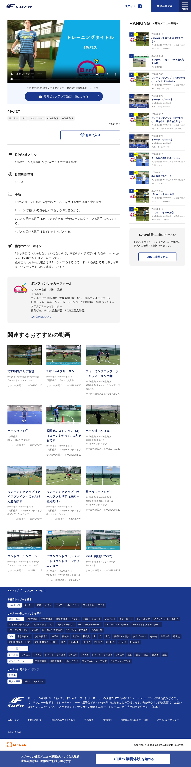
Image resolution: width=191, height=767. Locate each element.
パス (24, 118)
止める (155, 654)
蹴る (164, 654)
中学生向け (67, 118)
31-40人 (110, 642)
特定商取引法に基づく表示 (134, 720)
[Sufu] (16, 6)
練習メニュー (15, 619)
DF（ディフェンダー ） (117, 624)
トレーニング (72, 605)
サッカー (13, 118)
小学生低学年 (24, 636)
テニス (101, 605)
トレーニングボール (34, 681)
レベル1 (26, 654)
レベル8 (108, 654)
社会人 (86, 636)
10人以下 (74, 642)
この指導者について (41, 316)
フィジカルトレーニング (166, 619)
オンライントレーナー (20, 661)
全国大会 (165, 636)
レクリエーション (66, 624)
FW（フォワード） (18, 630)
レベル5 (73, 654)
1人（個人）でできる (76, 630)
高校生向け (61, 619)
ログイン (130, 6)
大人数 (35, 630)
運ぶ (146, 654)
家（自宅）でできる (52, 630)
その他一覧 (96, 630)
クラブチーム (139, 636)
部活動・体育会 (121, 636)
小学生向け (52, 118)
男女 (107, 636)
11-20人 (86, 642)
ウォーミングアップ (19, 624)
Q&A (11, 636)
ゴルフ (58, 605)
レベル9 (120, 654)
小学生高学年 (41, 636)
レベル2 (37, 654)
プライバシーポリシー (168, 720)
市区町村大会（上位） (20, 642)
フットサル (88, 605)
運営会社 (88, 720)
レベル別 (13, 654)
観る (129, 654)
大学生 (76, 636)
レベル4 (61, 654)
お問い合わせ (14, 732)
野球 (39, 605)
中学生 (55, 636)
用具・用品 (14, 681)
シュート (96, 619)
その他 (153, 636)
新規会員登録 (165, 5)
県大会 (176, 636)
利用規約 (107, 720)
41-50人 (122, 642)
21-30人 (98, 642)
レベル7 (96, 654)
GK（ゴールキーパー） (90, 624)
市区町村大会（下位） (46, 642)
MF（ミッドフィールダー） (147, 624)
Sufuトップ (13, 590)
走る (138, 654)
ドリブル (75, 619)
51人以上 (135, 642)
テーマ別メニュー (18, 648)
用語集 (12, 675)
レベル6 (84, 654)
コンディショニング (43, 624)
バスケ (48, 605)
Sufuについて (35, 720)
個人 (63, 642)
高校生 (65, 636)
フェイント (110, 619)
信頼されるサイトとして (63, 720)
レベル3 (49, 654)
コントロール (36, 118)
